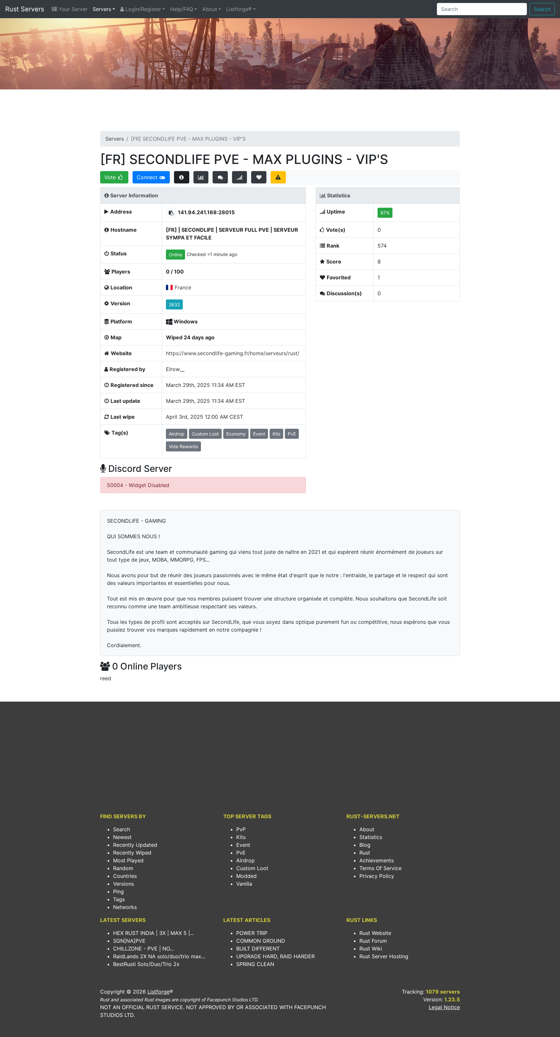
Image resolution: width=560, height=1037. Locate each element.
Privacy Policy (376, 876)
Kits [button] (276, 434)
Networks (125, 907)
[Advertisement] (280, 112)
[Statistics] (201, 177)
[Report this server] (278, 177)
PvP (241, 829)
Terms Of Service (380, 868)
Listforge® (239, 9)
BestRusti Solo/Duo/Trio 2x (146, 964)
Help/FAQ (181, 9)
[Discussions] (220, 177)
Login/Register (142, 9)
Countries (125, 876)
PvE (241, 852)
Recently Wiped (132, 852)
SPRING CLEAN (255, 964)
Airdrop (245, 860)
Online (175, 254)
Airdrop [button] (176, 434)
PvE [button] (292, 434)
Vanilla (244, 883)
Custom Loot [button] (205, 434)
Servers (102, 9)
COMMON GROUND (260, 941)
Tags (119, 899)
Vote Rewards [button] (183, 446)
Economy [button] (236, 434)
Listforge (158, 991)
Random (123, 868)
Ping (118, 891)
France (183, 287)
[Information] (181, 177)
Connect (148, 177)
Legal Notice (444, 1007)
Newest (122, 837)
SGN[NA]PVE (129, 941)
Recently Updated (135, 845)
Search (542, 9)
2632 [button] (174, 304)
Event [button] (259, 434)
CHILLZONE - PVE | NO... (143, 948)
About (209, 9)
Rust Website (375, 933)
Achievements (376, 860)
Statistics (370, 837)
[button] (171, 213)
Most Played (128, 860)
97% (385, 213)
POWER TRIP (251, 933)
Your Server (72, 9)
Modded (246, 876)
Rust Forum (373, 941)
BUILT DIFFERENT (258, 948)
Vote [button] (110, 177)
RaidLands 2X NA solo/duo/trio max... (159, 956)
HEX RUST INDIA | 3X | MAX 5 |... (153, 933)
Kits (241, 837)
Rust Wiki (370, 948)
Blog (364, 845)
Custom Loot (252, 868)
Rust (364, 852)
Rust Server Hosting (383, 956)
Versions (123, 883)
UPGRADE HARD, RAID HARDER (275, 956)
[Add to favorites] (258, 177)
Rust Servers (24, 9)
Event (243, 845)
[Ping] (239, 177)
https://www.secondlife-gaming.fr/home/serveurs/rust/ (232, 353)
